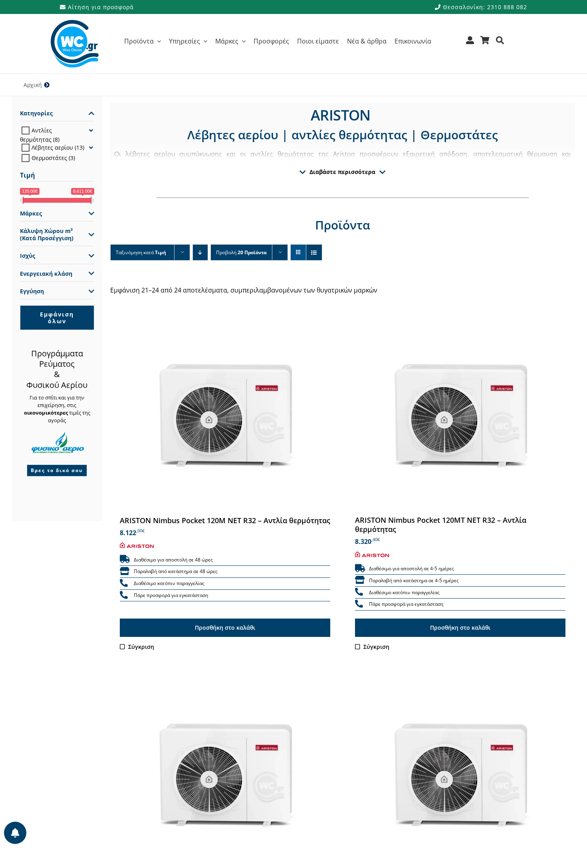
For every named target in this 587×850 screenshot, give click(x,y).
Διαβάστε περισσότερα (342, 172)
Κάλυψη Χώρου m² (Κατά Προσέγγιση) (46, 234)
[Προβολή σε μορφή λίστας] (314, 252)
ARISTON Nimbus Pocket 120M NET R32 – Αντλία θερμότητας (225, 520)
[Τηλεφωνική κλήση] (124, 583)
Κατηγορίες (36, 113)
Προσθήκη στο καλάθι (225, 627)
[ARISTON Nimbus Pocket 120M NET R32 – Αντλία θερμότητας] (225, 412)
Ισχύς (27, 255)
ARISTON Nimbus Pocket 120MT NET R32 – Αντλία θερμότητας (440, 525)
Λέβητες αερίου (52, 147)
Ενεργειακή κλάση (46, 273)
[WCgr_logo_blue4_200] (75, 23)
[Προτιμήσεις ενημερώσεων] (15, 833)
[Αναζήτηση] (500, 42)
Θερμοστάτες (49, 158)
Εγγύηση (32, 291)
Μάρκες (31, 213)
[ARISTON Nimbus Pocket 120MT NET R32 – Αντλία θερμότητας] (460, 412)
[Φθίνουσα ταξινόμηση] (200, 252)
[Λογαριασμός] (470, 42)
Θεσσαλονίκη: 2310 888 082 (484, 7)
